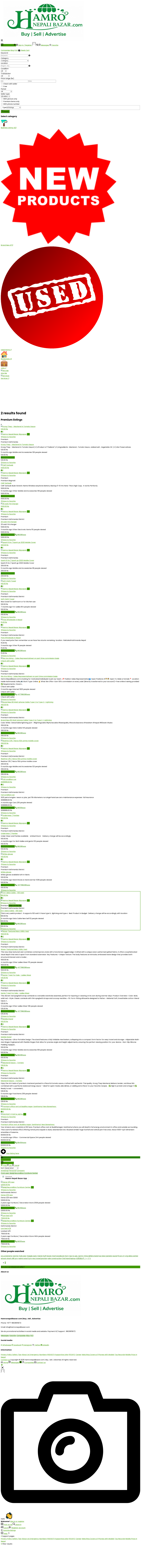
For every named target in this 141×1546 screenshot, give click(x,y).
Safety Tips (16, 1354)
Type (4, 107)
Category (5, 58)
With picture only (10, 99)
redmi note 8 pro (25, 1258)
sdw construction (55, 1258)
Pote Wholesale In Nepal (11, 638)
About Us (26, 1354)
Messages (44, 45)
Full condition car (8, 795)
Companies (5, 50)
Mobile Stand (6, 1037)
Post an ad (8, 1524)
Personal (12, 1170)
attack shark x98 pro (9, 1258)
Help (5, 1533)
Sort (2, 1168)
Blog (12, 50)
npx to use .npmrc (76, 1256)
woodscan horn (62, 1256)
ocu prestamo (6, 1256)
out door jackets (105, 1256)
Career (78, 1354)
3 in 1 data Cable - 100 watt (12, 911)
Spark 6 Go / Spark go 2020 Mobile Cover (17, 560)
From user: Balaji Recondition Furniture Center (19, 1173)
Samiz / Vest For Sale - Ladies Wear (15, 993)
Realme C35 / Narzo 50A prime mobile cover (19, 759)
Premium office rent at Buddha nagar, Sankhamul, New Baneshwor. (28, 1124)
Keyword (4, 53)
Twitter (37, 1345)
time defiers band (91, 1256)
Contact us (5, 1360)
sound (115, 1256)
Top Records (120, 1354)
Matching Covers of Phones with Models (98, 1354)
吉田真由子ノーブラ (83, 1258)
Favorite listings (9, 1530)
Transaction (6, 73)
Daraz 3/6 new (7, 1195)
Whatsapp (6, 1345)
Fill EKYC (72, 1354)
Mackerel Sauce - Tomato (11, 1081)
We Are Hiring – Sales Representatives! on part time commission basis (29, 676)
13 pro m (121, 1256)
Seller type (5, 94)
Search (18, 1524)
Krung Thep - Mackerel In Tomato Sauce (17, 444)
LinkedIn (45, 1345)
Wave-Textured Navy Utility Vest (14, 949)
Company (21, 1170)
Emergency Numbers (38, 1354)
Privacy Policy (6, 1354)
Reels (23, 50)
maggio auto (32, 1256)
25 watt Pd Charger (9, 522)
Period (3, 89)
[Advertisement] (63, 394)
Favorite (54, 45)
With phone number (11, 104)
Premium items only (11, 101)
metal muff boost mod (46, 1256)
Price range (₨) (7, 78)
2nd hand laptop (69, 1258)
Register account (18, 1528)
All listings (5, 1170)
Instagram (27, 1345)
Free (5, 86)
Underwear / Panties (9, 833)
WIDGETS (51, 1354)
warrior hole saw (19, 1256)
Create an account (33, 1267)
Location (4, 63)
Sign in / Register (25, 45)
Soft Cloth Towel (7, 599)
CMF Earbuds (6, 483)
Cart (28, 50)
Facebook (17, 1345)
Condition (5, 68)
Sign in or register (17, 1521)
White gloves (6, 872)
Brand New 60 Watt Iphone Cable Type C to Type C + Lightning (26, 720)
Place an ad (8, 45)
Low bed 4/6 (6, 1228)
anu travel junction (39, 1258)
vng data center (131, 1256)
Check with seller (10, 84)
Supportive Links (61, 1354)
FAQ (16, 50)
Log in (6, 1528)
